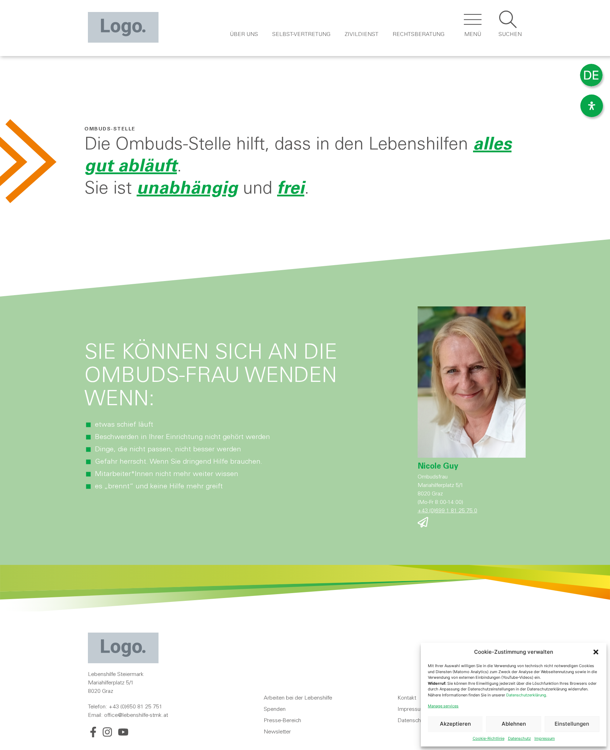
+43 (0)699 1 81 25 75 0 (447, 511)
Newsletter (277, 732)
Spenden (275, 709)
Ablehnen (514, 723)
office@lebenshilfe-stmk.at (136, 715)
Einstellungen (572, 723)
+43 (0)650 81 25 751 (135, 707)
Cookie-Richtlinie (488, 738)
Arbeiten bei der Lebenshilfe (298, 698)
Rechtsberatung (418, 34)
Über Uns (244, 34)
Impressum (544, 738)
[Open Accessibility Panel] (591, 105)
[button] (595, 652)
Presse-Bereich (282, 721)
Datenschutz (519, 738)
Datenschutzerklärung (526, 695)
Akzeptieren (455, 723)
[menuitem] (591, 75)
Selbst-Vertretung (301, 34)
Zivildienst (361, 34)
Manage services (443, 705)
